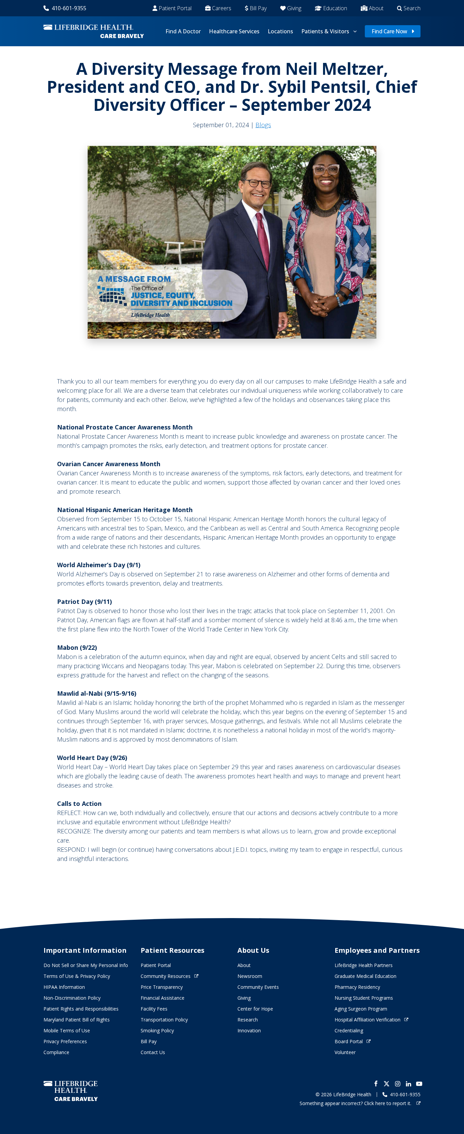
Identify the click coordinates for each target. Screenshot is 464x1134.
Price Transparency (162, 987)
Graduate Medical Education (365, 976)
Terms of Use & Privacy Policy (76, 976)
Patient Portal (175, 8)
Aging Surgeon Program (361, 1008)
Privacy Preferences (65, 1041)
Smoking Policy (157, 1030)
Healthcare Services (234, 31)
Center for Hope (255, 1008)
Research (247, 1019)
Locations (280, 31)
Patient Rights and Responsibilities (81, 1008)
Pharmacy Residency (357, 987)
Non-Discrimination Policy (72, 998)
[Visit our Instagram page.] (397, 1084)
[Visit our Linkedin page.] (408, 1084)
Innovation (249, 1030)
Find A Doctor (183, 31)
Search (412, 8)
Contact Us (153, 1052)
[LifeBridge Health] (70, 1091)
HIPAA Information (64, 987)
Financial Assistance (162, 998)
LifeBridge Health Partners (364, 965)
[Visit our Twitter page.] (386, 1084)
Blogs (263, 125)
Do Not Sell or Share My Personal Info (85, 965)
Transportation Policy (164, 1019)
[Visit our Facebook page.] (375, 1084)
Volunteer (345, 1052)
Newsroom (249, 976)
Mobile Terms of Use (66, 1030)
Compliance (56, 1052)
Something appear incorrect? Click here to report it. (356, 1103)
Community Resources (166, 976)
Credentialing (349, 1030)
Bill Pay (258, 8)
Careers (221, 8)
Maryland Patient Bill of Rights (76, 1019)
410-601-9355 (69, 8)
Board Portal (349, 1041)
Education (335, 8)
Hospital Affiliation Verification (367, 1019)
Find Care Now (389, 31)
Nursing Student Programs (364, 998)
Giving (294, 8)
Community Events (258, 987)
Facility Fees (154, 1008)
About (376, 8)
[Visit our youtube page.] (419, 1084)
